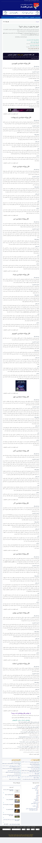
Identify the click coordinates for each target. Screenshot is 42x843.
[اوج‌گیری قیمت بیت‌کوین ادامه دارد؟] (17, 805)
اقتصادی (32, 17)
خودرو (37, 793)
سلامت (37, 796)
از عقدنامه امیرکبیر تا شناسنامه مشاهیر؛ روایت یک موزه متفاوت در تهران (30, 777)
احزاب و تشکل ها (35, 806)
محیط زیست (36, 799)
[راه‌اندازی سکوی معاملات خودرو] (14, 824)
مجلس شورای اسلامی (34, 803)
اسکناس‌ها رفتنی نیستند (35, 765)
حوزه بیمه (36, 786)
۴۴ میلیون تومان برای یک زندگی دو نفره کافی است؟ (31, 779)
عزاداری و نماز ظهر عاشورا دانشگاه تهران (14, 770)
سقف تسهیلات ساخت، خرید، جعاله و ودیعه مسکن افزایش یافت (30, 773)
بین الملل (36, 790)
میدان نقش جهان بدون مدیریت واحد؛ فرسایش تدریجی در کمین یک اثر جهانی (30, 771)
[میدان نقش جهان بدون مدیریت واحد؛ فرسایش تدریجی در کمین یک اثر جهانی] (17, 815)
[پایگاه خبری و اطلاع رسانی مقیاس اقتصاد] (29, 6)
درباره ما (14, 827)
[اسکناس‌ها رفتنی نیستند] (17, 801)
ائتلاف (37, 807)
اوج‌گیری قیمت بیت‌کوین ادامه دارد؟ (33, 767)
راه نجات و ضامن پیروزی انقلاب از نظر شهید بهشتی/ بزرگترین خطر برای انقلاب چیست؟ (11, 766)
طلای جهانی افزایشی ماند (35, 768)
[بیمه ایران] (24, 829)
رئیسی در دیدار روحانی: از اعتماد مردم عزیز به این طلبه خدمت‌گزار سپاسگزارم (11, 769)
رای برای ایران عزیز (17, 773)
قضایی (37, 798)
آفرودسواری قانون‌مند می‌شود (34, 764)
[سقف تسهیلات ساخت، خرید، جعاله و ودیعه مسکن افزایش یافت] (11, 820)
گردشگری (36, 800)
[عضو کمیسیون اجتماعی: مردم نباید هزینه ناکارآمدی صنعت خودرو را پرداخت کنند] (17, 791)
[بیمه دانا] (28, 829)
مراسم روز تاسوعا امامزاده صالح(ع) (14, 779)
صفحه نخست (37, 17)
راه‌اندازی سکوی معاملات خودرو (34, 775)
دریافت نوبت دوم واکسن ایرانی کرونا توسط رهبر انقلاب (11, 777)
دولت (37, 804)
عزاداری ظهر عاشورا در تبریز (16, 761)
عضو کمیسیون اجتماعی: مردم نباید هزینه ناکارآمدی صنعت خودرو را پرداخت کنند (30, 762)
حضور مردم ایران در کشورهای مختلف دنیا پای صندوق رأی (11, 764)
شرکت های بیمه (34, 788)
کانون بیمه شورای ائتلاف (33, 810)
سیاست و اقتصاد (19, 17)
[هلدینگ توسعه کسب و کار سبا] (16, 829)
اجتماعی (26, 17)
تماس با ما (10, 827)
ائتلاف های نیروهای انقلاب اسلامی (31, 808)
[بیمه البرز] (33, 829)
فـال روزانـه (37, 21)
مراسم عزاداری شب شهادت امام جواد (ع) (13, 775)
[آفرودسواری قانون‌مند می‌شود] (17, 796)
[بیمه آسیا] (38, 829)
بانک (37, 791)
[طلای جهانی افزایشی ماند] (17, 810)
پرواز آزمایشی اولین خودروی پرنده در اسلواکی (13, 772)
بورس (37, 792)
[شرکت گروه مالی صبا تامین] (6, 829)
